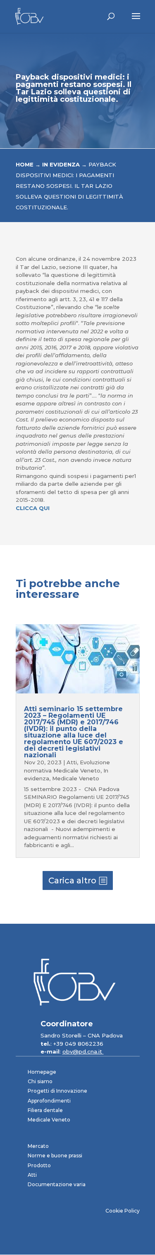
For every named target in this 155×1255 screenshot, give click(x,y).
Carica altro (72, 880)
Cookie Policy (122, 1211)
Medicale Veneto (75, 778)
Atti (72, 762)
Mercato (38, 1146)
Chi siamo (40, 1081)
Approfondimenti (49, 1101)
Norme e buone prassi (55, 1155)
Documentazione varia (57, 1184)
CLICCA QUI (33, 508)
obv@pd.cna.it (83, 1051)
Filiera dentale (45, 1110)
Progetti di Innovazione (57, 1091)
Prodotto (39, 1165)
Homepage (42, 1072)
